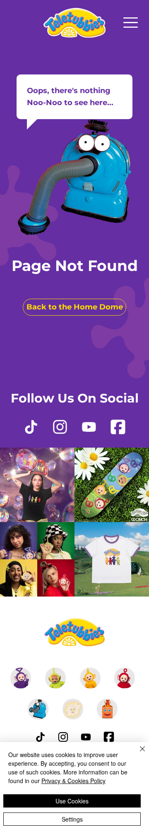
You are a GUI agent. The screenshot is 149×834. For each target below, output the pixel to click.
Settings (72, 819)
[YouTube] (89, 427)
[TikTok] (31, 427)
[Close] (137, 754)
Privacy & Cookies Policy (73, 780)
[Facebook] (118, 427)
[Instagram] (60, 427)
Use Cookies (72, 801)
